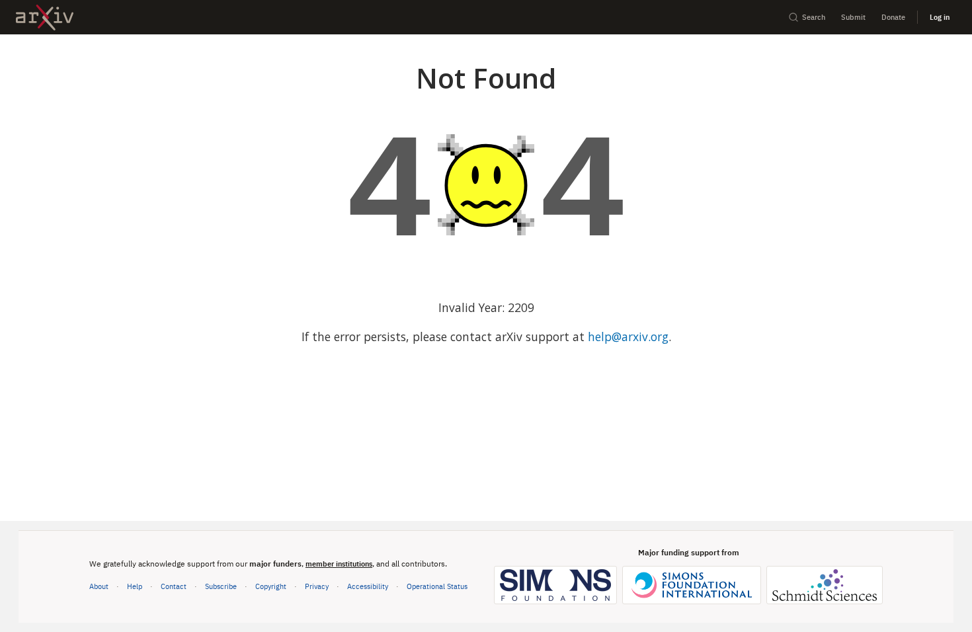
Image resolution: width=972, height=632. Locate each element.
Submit (853, 17)
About (98, 586)
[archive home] (44, 17)
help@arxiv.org (628, 336)
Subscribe (221, 586)
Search (813, 17)
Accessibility (367, 586)
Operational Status (437, 585)
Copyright (270, 586)
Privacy (317, 586)
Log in (940, 17)
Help (134, 586)
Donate (893, 17)
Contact (173, 586)
